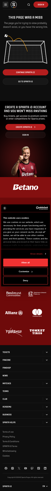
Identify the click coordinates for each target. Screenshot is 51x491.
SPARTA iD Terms (10, 446)
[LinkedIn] (45, 468)
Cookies (6, 455)
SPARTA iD (7, 486)
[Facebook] (6, 468)
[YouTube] (25, 468)
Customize (24, 271)
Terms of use (8, 432)
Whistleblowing (9, 451)
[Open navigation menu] (5, 4)
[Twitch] (32, 468)
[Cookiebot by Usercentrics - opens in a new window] (36, 208)
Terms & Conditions (11, 441)
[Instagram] (12, 468)
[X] (19, 468)
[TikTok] (38, 468)
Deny (25, 280)
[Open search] (28, 4)
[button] (25, 72)
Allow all (25, 262)
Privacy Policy (9, 436)
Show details (36, 254)
